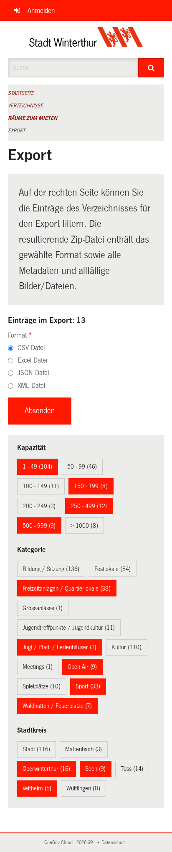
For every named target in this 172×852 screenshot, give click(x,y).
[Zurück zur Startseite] (86, 39)
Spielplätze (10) (42, 686)
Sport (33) (88, 686)
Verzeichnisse (25, 106)
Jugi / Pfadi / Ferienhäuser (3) (59, 647)
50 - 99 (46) (82, 466)
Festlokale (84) (112, 569)
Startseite (21, 93)
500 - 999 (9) (39, 525)
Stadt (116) (36, 749)
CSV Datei (31, 347)
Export (16, 131)
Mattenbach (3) (83, 749)
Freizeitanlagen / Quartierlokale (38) (67, 588)
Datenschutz (114, 842)
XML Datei (31, 385)
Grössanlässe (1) (43, 608)
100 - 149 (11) (41, 486)
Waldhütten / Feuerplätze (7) (57, 706)
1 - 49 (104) (37, 466)
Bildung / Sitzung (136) (51, 569)
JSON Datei (33, 372)
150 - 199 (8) (91, 486)
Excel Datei (32, 360)
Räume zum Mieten (32, 118)
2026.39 (85, 842)
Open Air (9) (82, 666)
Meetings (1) (38, 666)
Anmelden (41, 10)
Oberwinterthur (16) (46, 768)
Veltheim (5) (37, 788)
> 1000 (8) (84, 525)
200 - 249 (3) (39, 506)
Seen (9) (95, 768)
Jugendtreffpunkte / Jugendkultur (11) (69, 627)
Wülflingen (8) (83, 788)
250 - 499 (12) (89, 506)
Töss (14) (132, 768)
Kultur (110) (126, 647)
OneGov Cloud (59, 842)
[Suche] (151, 67)
